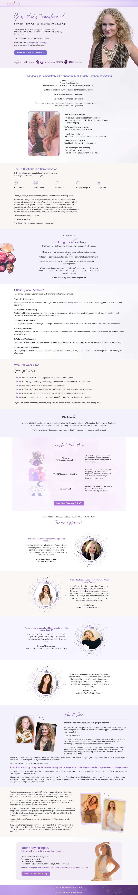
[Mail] (71, 890)
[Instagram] (66, 890)
